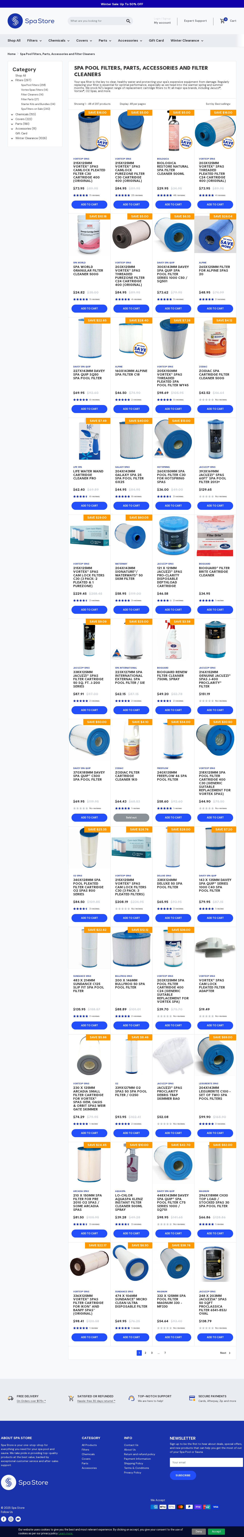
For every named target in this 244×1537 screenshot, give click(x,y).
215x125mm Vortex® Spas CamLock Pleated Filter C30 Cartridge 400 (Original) (89, 172)
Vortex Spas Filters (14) (34, 89)
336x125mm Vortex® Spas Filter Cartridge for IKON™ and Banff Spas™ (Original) (88, 1305)
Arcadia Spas (81, 1191)
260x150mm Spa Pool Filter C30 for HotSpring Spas (171, 477)
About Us (130, 1449)
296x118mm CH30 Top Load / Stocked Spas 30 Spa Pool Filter (214, 1201)
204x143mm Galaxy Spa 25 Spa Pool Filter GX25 (129, 477)
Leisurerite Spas (208, 1083)
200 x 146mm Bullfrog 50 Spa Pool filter (130, 984)
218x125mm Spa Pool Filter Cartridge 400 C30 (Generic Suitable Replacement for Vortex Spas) (215, 783)
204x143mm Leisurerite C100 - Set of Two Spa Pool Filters (215, 1093)
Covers (82, 40)
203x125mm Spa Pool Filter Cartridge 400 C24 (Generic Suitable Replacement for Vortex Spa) (173, 991)
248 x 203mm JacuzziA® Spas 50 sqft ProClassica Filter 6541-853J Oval (213, 1305)
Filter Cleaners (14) (32, 94)
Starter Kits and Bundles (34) (38, 104)
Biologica (163, 158)
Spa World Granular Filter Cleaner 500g (88, 270)
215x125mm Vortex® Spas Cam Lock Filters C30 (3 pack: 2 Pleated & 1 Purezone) (88, 577)
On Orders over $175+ (31, 1401)
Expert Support (195, 21)
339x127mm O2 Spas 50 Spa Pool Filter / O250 (131, 1091)
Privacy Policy (132, 1472)
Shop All (14, 40)
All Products (89, 1445)
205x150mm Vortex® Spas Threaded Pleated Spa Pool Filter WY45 (173, 378)
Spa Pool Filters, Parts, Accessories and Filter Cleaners (57, 54)
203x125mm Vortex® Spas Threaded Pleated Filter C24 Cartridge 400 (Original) (212, 172)
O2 (116, 1083)
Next (223, 1353)
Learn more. (66, 1533)
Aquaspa (120, 1191)
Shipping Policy (133, 1463)
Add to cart (89, 204)
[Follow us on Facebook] (3, 1519)
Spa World (79, 262)
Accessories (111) (25, 128)
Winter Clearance (185, 40)
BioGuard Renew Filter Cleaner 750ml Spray (172, 676)
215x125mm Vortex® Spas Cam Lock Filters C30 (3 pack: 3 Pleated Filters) (130, 887)
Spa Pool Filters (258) (33, 85)
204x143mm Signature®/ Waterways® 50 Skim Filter (129, 574)
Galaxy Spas (122, 467)
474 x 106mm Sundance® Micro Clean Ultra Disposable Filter (131, 1301)
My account (162, 23)
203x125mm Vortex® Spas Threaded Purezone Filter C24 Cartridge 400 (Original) (130, 276)
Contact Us (131, 1445)
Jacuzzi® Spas (207, 467)
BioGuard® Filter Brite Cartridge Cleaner (214, 572)
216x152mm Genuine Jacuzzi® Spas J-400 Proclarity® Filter (215, 679)
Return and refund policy (139, 1454)
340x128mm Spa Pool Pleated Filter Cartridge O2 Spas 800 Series (88, 887)
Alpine (202, 262)
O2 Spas (77, 875)
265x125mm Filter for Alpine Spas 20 (214, 270)
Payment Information (137, 1458)
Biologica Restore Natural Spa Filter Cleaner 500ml (173, 169)
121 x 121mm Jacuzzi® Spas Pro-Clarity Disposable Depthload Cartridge (169, 577)
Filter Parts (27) (30, 99)
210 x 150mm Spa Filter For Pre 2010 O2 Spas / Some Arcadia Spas (87, 1203)
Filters (32, 40)
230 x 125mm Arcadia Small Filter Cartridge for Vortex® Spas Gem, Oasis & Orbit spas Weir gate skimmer (89, 1098)
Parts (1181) (22, 124)
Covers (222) (23, 119)
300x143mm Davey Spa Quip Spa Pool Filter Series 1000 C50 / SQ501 (173, 274)
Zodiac (203, 366)
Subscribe (183, 1475)
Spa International (126, 667)
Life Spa (77, 467)
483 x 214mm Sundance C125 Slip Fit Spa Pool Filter (88, 986)
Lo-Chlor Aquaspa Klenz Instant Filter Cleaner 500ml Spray (129, 1203)
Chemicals (56, 40)
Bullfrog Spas (123, 976)
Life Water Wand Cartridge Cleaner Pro (88, 475)
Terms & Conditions (136, 1468)
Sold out (131, 817)
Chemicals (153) (25, 114)
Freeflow (162, 768)
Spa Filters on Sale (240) (35, 109)
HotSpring (163, 467)
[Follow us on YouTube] (18, 1519)
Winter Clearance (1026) (31, 138)
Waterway (121, 563)
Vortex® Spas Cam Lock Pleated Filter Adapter (212, 986)
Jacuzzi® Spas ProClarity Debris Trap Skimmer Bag (169, 1093)
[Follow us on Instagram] (11, 1519)
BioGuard (204, 563)
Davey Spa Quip (165, 262)
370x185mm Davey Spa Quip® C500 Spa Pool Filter (89, 776)
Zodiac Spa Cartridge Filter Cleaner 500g (214, 375)
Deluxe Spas (164, 875)
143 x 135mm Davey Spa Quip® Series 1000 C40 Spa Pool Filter (215, 885)
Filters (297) (23, 80)
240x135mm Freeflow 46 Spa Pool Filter (172, 776)
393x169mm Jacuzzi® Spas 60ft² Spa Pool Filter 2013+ (212, 477)
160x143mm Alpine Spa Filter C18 (131, 373)
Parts (103, 40)
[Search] (128, 21)
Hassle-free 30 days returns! (96, 1401)
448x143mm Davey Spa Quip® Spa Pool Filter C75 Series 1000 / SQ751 (173, 1203)
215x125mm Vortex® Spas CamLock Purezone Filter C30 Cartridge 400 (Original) (130, 172)
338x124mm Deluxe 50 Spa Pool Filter (169, 884)
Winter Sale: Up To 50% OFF (122, 4)
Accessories (128, 40)
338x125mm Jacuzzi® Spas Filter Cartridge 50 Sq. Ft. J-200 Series (88, 679)
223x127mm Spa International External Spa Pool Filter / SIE (130, 678)
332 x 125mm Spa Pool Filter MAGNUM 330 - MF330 (171, 1301)
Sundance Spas (82, 976)
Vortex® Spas (81, 158)
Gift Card (156, 40)
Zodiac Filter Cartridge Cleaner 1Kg (127, 776)
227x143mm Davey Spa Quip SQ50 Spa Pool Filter (89, 375)
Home (12, 54)
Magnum (204, 1191)
